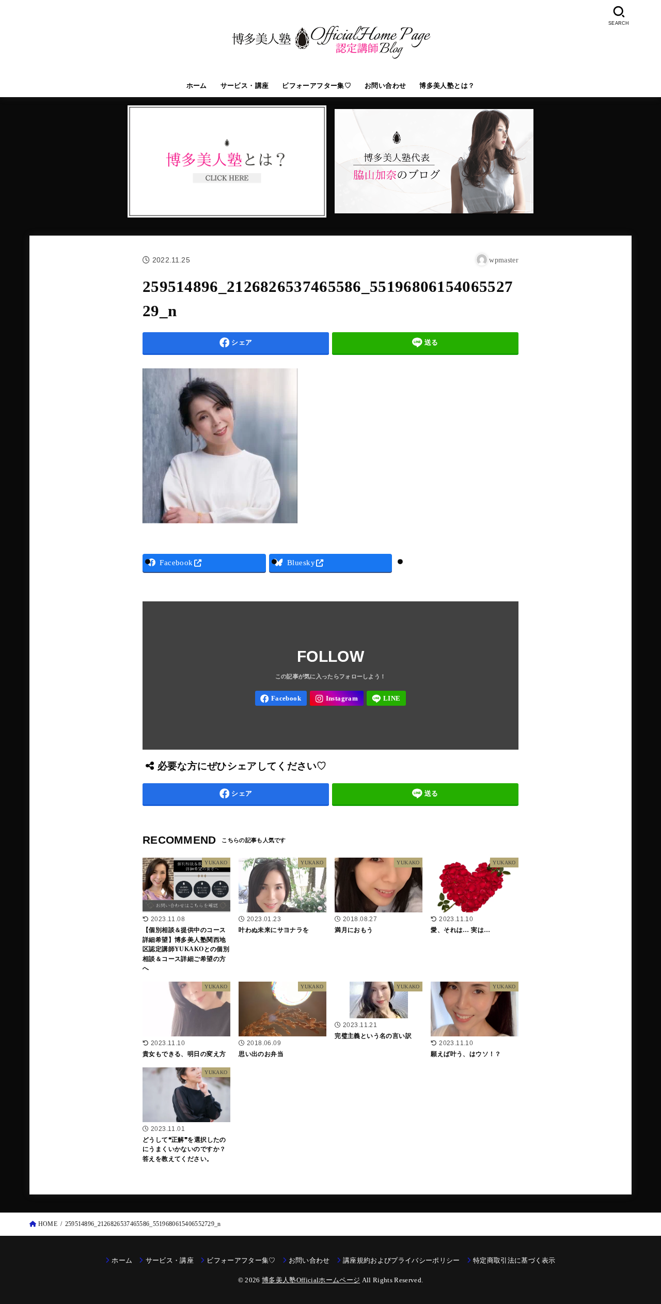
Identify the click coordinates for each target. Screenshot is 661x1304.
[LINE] (386, 698)
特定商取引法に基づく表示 (514, 1260)
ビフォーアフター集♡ (316, 85)
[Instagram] (337, 698)
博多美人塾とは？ (447, 85)
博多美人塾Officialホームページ (311, 1280)
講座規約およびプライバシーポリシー (401, 1260)
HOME (47, 1224)
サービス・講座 (245, 85)
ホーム (196, 85)
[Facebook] (281, 698)
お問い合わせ (385, 85)
